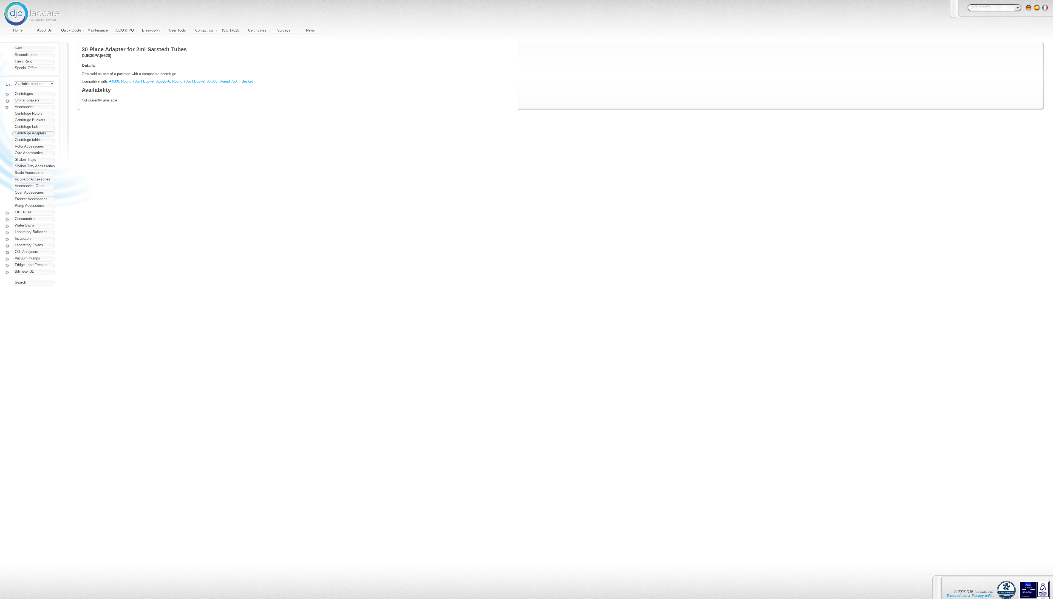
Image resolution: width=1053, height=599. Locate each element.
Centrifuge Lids (27, 127)
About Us (44, 30)
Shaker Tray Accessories (35, 166)
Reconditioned (26, 55)
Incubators (23, 238)
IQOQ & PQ (124, 30)
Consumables (25, 219)
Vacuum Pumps (27, 258)
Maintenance (97, 30)
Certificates (257, 30)
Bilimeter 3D (24, 271)
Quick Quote (71, 30)
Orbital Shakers (27, 100)
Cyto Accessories (29, 153)
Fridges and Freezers (32, 265)
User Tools (177, 30)
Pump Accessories (30, 206)
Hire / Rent (23, 61)
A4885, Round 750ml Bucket (230, 81)
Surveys (283, 30)
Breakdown (151, 30)
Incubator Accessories (32, 179)
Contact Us (204, 30)
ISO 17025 (230, 30)
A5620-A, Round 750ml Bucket (180, 81)
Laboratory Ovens (29, 245)
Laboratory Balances (31, 232)
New (18, 48)
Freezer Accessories (31, 199)
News (310, 30)
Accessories (25, 107)
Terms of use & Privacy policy (970, 596)
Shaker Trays (25, 159)
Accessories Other (29, 186)
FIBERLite (23, 212)
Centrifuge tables (28, 140)
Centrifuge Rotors (29, 113)
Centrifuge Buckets (30, 120)
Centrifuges (24, 94)
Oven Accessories (29, 192)
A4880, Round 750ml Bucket (131, 81)
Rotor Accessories (29, 146)
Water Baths (25, 225)
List (9, 84)
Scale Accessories (29, 173)
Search (20, 282)
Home (17, 30)
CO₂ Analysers (26, 252)
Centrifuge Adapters (30, 133)
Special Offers (26, 68)
